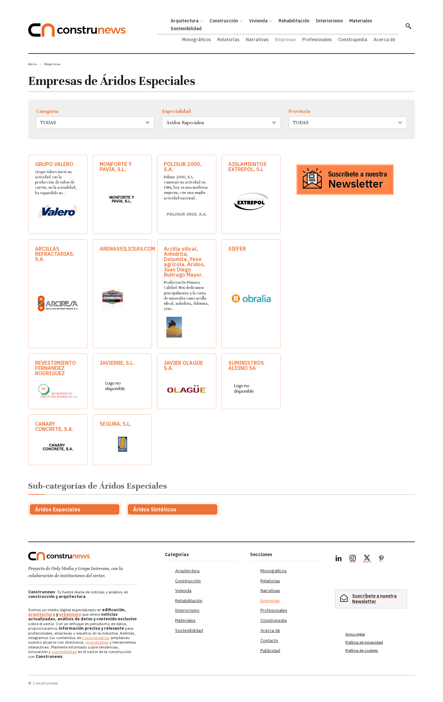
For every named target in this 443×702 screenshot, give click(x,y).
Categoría (47, 111)
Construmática (95, 637)
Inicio (32, 64)
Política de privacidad (364, 642)
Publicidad (270, 650)
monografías (97, 642)
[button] (408, 25)
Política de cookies (361, 650)
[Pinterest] (381, 559)
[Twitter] (367, 559)
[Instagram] (353, 559)
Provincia (299, 111)
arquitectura (41, 614)
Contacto (269, 640)
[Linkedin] (338, 559)
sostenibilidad (64, 651)
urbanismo (70, 614)
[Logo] (92, 556)
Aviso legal (355, 634)
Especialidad (176, 111)
